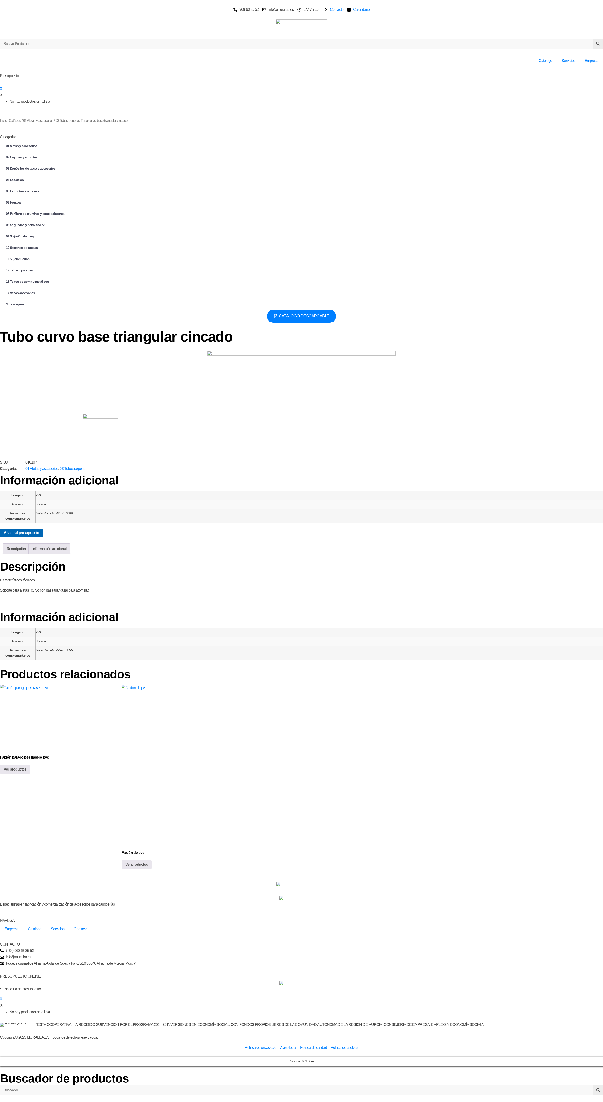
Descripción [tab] (16, 549)
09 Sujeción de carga (20, 236)
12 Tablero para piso (20, 270)
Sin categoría (15, 304)
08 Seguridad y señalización (25, 225)
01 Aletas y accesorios (38, 120)
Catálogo (545, 61)
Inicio (3, 120)
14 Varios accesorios (20, 293)
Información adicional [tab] (49, 549)
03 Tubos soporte (67, 120)
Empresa (591, 61)
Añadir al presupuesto (21, 533)
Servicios (568, 61)
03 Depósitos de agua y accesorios (30, 168)
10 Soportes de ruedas (22, 247)
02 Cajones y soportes (21, 157)
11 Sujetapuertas (17, 259)
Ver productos (15, 769)
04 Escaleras (15, 180)
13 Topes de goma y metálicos (27, 281)
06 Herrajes (13, 202)
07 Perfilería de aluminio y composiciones (35, 214)
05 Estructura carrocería (22, 191)
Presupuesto (9, 76)
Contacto (80, 929)
